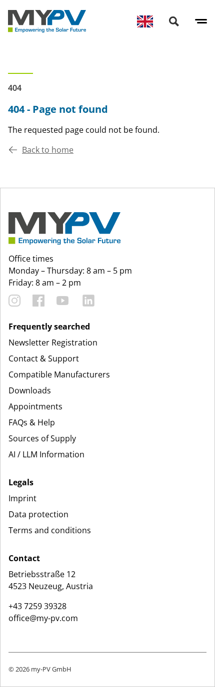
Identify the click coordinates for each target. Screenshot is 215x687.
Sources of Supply (42, 438)
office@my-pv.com (43, 618)
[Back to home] (47, 21)
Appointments (35, 406)
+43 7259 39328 (37, 606)
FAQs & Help (31, 422)
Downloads (29, 390)
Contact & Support (43, 358)
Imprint (22, 498)
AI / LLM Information (46, 454)
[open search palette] (174, 21)
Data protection (38, 514)
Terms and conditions (49, 530)
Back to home (48, 149)
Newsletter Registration (53, 342)
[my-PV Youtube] (62, 301)
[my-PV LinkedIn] (88, 301)
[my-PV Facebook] (38, 301)
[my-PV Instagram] (14, 301)
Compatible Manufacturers (59, 374)
